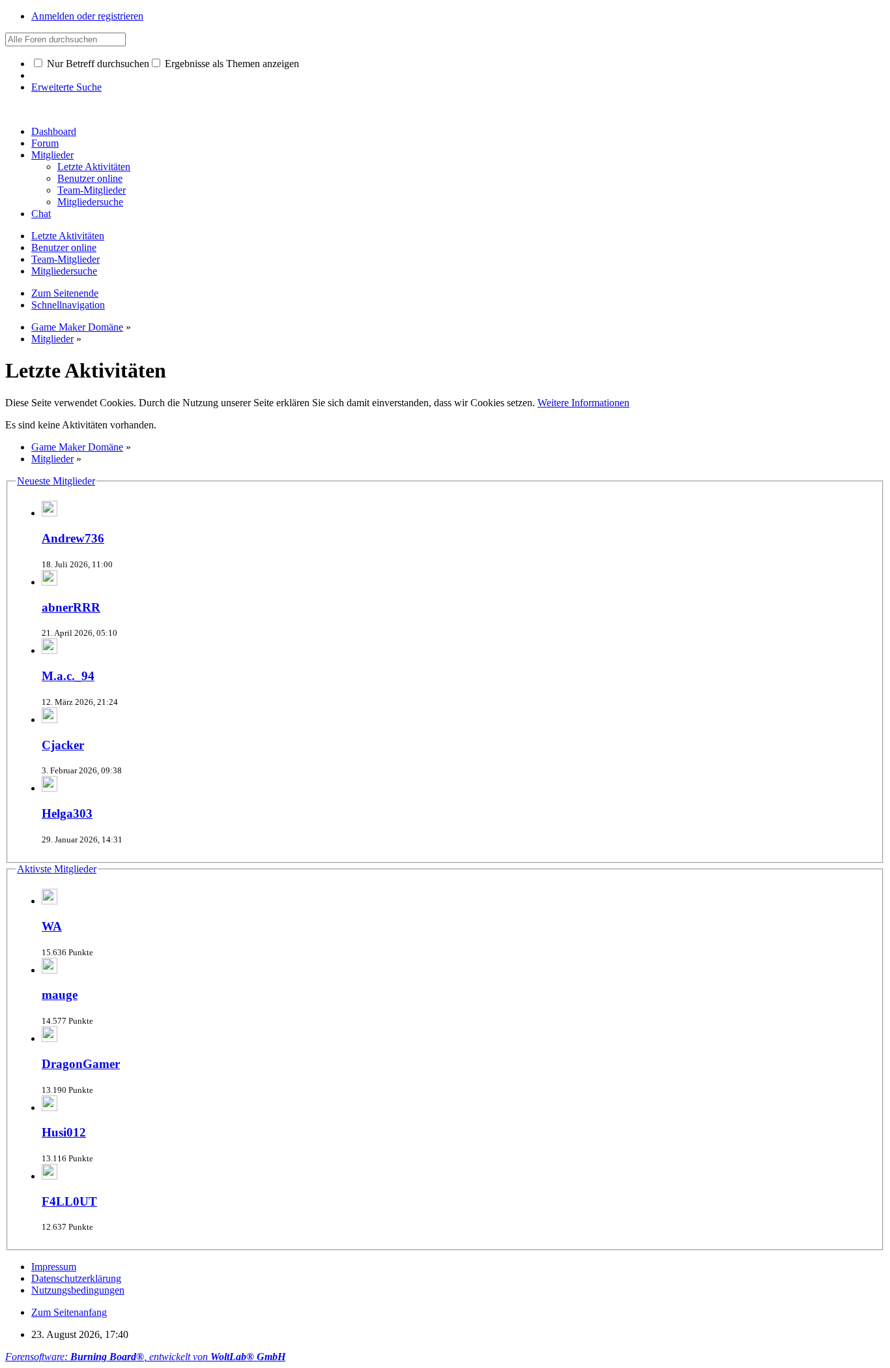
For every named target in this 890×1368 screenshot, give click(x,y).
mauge (60, 995)
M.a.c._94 (68, 676)
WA (52, 926)
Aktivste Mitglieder (56, 868)
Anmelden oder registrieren (87, 16)
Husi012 (64, 1132)
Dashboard (53, 131)
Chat (41, 213)
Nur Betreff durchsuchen (96, 63)
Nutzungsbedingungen (77, 1290)
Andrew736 (73, 538)
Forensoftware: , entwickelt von (145, 1356)
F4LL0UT (69, 1201)
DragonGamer (81, 1064)
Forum (45, 143)
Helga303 (67, 813)
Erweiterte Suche (66, 87)
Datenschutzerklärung (76, 1278)
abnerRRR (71, 607)
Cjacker (63, 745)
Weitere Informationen (583, 402)
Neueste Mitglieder (56, 480)
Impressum (53, 1266)
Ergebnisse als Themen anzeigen (230, 63)
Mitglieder (52, 154)
